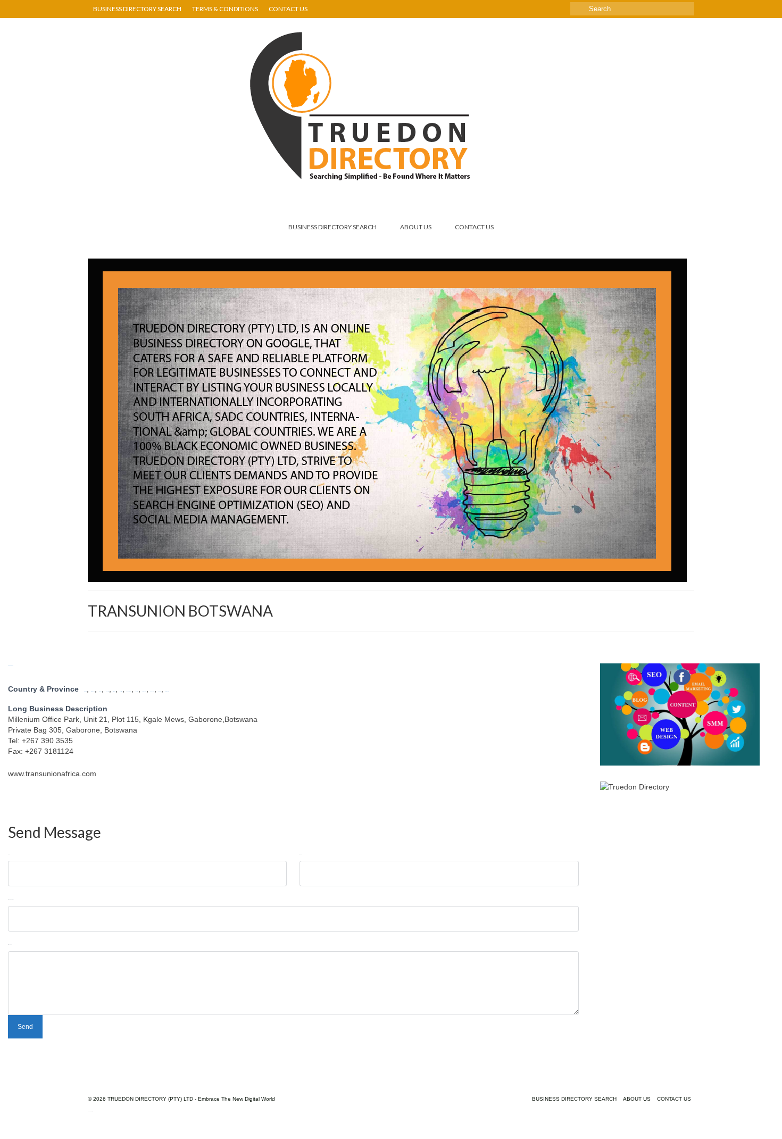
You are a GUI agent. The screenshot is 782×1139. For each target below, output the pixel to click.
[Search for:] (632, 8)
